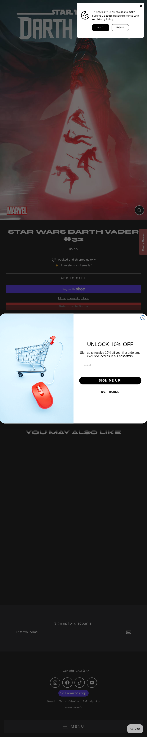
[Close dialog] (143, 317)
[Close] (141, 6)
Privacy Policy (105, 19)
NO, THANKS (110, 392)
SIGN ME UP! (110, 380)
